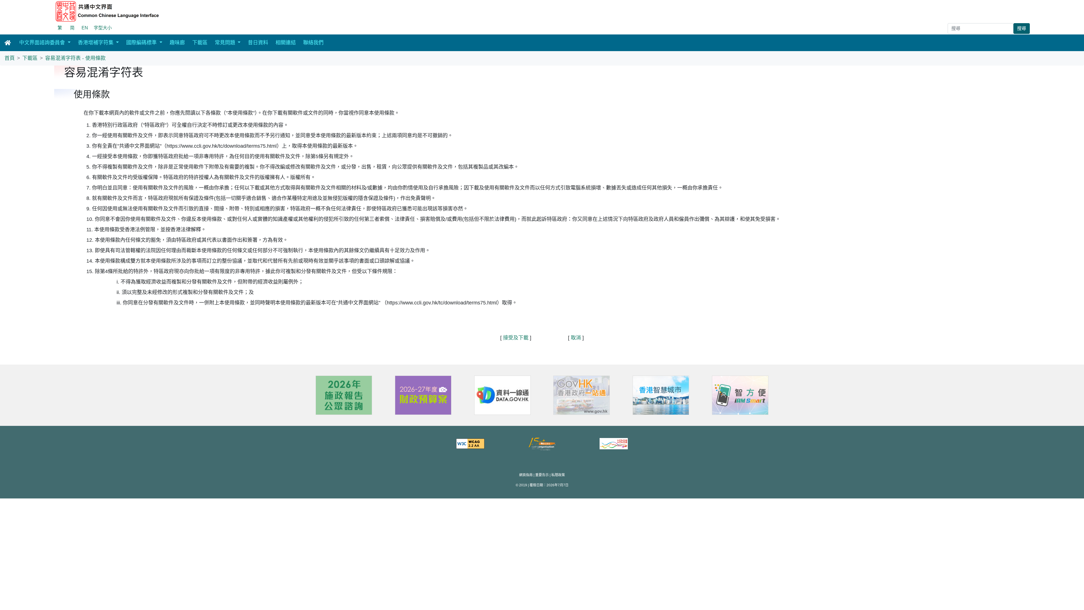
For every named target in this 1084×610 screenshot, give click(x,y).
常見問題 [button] (226, 42)
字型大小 (103, 27)
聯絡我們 (313, 42)
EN (85, 27)
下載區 (199, 42)
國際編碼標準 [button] (142, 42)
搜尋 (1021, 28)
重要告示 (542, 475)
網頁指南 (526, 475)
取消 (576, 338)
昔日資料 (258, 42)
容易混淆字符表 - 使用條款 (75, 58)
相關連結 (286, 42)
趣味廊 (177, 42)
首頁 (10, 58)
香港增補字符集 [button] (96, 42)
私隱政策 (558, 475)
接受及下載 (515, 338)
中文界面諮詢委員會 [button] (42, 42)
